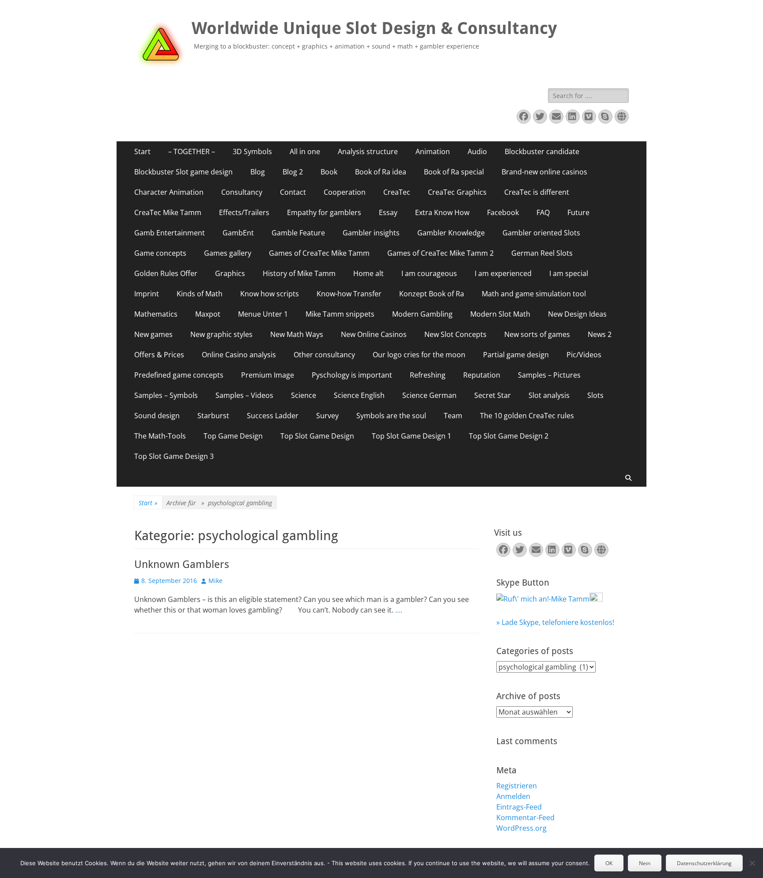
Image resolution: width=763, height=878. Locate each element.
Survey (327, 415)
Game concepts (160, 253)
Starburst (213, 415)
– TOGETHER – (191, 151)
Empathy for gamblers (324, 212)
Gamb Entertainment (169, 233)
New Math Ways (296, 334)
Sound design (157, 415)
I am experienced (503, 273)
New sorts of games (537, 334)
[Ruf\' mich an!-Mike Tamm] (542, 599)
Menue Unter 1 (263, 314)
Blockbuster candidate (542, 151)
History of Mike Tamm (299, 273)
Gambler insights (371, 233)
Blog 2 (293, 172)
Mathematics (156, 314)
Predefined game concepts (178, 375)
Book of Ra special (454, 172)
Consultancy (241, 192)
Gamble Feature (298, 233)
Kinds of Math (200, 294)
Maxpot (207, 314)
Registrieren (516, 786)
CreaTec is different (536, 192)
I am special (568, 273)
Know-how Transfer (349, 294)
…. (398, 610)
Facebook (503, 212)
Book (329, 172)
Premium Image (267, 375)
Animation (432, 151)
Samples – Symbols (166, 395)
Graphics (230, 273)
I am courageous (429, 273)
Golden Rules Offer (165, 273)
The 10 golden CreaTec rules (527, 415)
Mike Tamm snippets (340, 314)
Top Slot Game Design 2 (508, 436)
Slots (595, 395)
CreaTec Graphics (457, 192)
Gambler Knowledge (451, 233)
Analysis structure (368, 151)
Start (142, 151)
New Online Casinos (374, 334)
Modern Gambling (422, 314)
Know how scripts (269, 294)
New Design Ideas (577, 314)
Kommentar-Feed (525, 817)
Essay (388, 212)
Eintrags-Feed (519, 807)
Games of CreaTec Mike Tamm (319, 253)
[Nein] (752, 863)
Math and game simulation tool (534, 294)
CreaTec (396, 192)
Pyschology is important (352, 375)
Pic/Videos (584, 355)
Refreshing (428, 375)
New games (153, 334)
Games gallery (227, 253)
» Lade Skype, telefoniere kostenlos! (555, 622)
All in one (305, 151)
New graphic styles (221, 334)
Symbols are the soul (391, 415)
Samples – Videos (244, 395)
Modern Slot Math (500, 314)
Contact (293, 192)
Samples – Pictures (549, 375)
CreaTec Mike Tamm (167, 212)
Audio (477, 151)
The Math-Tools (160, 436)
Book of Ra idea (380, 172)
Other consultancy (324, 355)
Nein (644, 863)
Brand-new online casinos (544, 172)
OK (608, 863)
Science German (429, 395)
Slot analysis (549, 395)
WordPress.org (521, 828)
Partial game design (516, 355)
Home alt (368, 273)
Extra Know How (442, 212)
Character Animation (169, 192)
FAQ (543, 212)
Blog (257, 172)
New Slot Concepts (455, 334)
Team (453, 415)
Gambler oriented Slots (541, 233)
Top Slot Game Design (317, 436)
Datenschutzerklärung (704, 863)
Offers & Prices (159, 355)
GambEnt (238, 233)
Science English (359, 395)
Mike (215, 580)
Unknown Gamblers (181, 564)
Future (578, 212)
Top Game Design (233, 436)
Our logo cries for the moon (419, 355)
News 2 (600, 334)
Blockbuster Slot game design (183, 172)
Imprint (146, 294)
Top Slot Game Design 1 (411, 436)
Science (303, 395)
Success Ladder (272, 415)
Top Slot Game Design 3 (174, 456)
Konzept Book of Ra (431, 294)
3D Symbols (252, 151)
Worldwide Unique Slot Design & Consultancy (374, 28)
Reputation (481, 375)
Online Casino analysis (239, 355)
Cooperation (345, 192)
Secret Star (492, 395)
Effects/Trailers (244, 212)
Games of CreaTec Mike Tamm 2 (440, 253)
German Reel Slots (542, 253)
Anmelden (513, 796)
